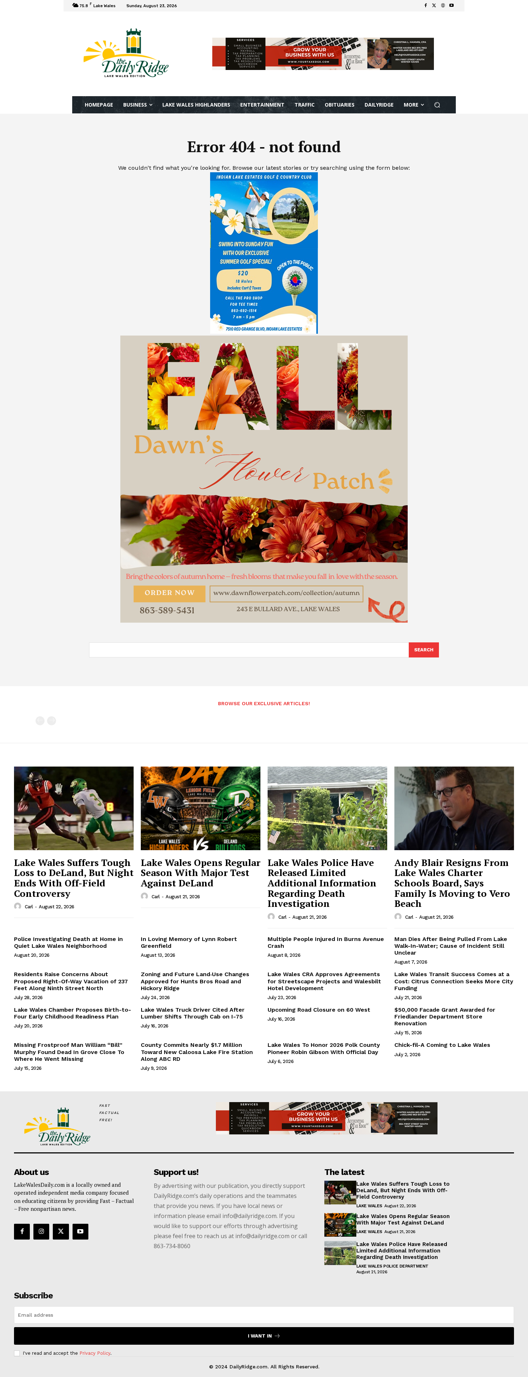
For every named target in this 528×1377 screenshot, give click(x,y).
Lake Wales (369, 1205)
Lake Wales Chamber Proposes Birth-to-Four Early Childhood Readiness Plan (72, 1013)
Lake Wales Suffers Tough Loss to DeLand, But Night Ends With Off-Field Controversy (74, 877)
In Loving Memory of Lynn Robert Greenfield (189, 942)
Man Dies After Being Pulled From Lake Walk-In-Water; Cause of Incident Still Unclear (450, 946)
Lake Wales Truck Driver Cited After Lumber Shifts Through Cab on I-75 (193, 1013)
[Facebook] (425, 5)
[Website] (443, 5)
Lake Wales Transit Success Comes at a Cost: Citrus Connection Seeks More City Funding (453, 981)
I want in (260, 1336)
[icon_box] (189, 6)
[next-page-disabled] (51, 720)
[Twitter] (434, 5)
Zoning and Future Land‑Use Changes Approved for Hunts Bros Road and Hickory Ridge (195, 981)
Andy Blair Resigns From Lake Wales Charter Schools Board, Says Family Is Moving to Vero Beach (452, 882)
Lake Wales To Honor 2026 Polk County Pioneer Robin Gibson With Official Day (324, 1048)
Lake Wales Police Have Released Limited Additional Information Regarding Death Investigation (322, 882)
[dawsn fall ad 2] (264, 621)
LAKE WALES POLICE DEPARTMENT (392, 1266)
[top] (323, 54)
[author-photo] (18, 906)
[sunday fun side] (264, 332)
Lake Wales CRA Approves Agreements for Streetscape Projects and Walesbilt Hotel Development (324, 981)
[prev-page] (40, 720)
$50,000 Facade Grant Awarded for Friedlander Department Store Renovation (444, 1016)
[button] (437, 105)
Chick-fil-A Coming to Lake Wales (442, 1044)
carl (29, 906)
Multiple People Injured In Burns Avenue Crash (326, 942)
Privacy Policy (94, 1353)
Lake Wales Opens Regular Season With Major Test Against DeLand (200, 872)
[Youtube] (451, 5)
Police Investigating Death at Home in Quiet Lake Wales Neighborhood (68, 942)
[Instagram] (41, 1232)
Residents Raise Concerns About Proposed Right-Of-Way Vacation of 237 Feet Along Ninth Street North (71, 981)
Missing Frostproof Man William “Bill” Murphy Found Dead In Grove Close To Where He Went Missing (69, 1051)
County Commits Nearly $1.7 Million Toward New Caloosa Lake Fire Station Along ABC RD (197, 1051)
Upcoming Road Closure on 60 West (319, 1009)
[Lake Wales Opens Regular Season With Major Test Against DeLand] (200, 808)
